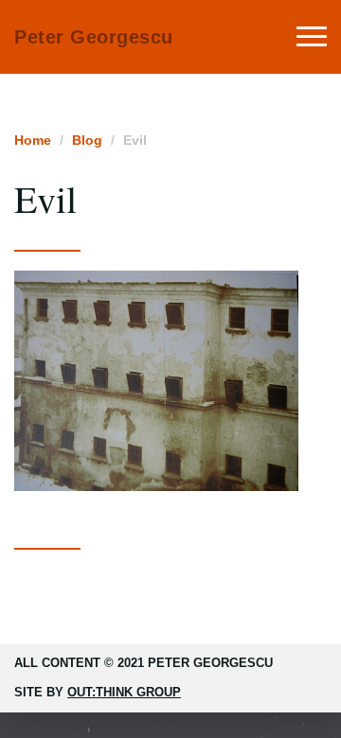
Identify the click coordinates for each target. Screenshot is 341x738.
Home (32, 140)
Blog (87, 140)
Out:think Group (124, 692)
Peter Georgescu (93, 36)
